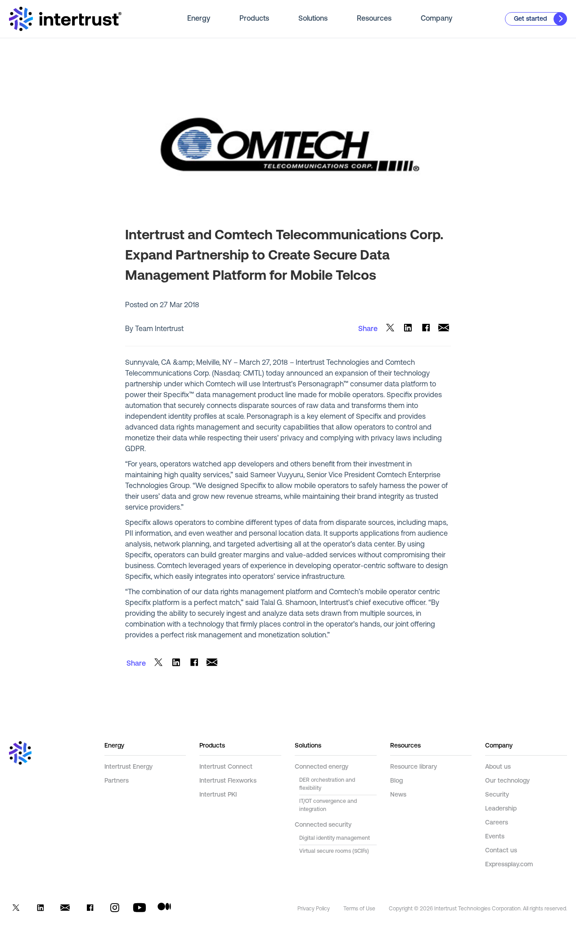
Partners (116, 781)
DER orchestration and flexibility (327, 784)
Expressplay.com (509, 864)
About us (498, 767)
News (398, 795)
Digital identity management (334, 838)
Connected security (323, 825)
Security (497, 795)
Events (494, 836)
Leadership (501, 809)
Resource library (413, 767)
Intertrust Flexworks (227, 781)
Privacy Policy (313, 909)
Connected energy (321, 767)
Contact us (501, 850)
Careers (496, 823)
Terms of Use (359, 909)
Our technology (507, 781)
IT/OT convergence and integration (328, 805)
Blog (396, 781)
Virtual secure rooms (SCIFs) (334, 851)
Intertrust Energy (128, 767)
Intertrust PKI (218, 795)
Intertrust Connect (225, 767)
